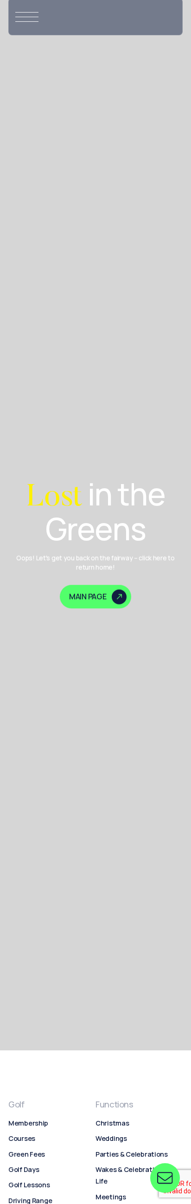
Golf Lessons (29, 1184)
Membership (28, 1123)
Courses (21, 1138)
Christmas (112, 1123)
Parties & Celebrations (132, 1154)
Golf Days (23, 1169)
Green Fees (26, 1154)
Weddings (111, 1138)
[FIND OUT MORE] (165, 1178)
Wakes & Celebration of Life (133, 1175)
